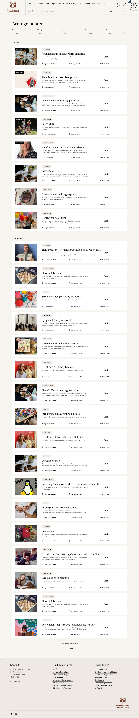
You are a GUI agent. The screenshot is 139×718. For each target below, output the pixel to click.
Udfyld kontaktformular (62, 688)
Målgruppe (40, 30)
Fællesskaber (43, 3)
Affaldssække (58, 677)
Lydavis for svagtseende (104, 674)
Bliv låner (56, 669)
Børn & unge (71, 3)
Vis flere (69, 649)
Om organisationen (60, 683)
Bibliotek (14, 30)
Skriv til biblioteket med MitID (64, 685)
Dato (86, 30)
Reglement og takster (61, 672)
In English (98, 688)
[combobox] (70, 11)
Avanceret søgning (121, 11)
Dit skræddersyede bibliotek (106, 672)
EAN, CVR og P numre (18, 681)
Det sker (31, 3)
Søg (107, 30)
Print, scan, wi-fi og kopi (62, 674)
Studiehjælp (99, 680)
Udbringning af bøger (103, 683)
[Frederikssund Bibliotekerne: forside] (12, 7)
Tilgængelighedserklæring (105, 685)
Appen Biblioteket (101, 669)
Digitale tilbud (57, 3)
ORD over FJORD (99, 3)
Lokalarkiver (84, 3)
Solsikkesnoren (101, 677)
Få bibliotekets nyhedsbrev (63, 680)
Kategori (63, 30)
